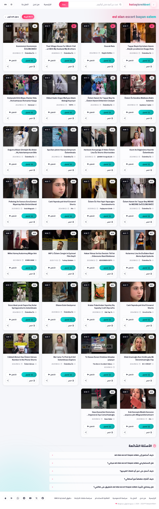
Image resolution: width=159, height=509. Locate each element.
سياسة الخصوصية (120, 498)
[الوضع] (11, 4)
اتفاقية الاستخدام (102, 498)
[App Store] (5, 498)
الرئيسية (47, 4)
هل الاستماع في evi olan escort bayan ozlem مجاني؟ (130, 463)
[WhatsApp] (17, 498)
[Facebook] (42, 498)
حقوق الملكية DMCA (62, 498)
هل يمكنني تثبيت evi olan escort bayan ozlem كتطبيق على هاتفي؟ (124, 487)
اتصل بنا (25, 4)
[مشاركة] (124, 66)
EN (5, 4)
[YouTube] (30, 498)
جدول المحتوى (13, 16)
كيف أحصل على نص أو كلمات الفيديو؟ (137, 471)
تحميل (144, 60)
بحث (63, 4)
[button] (138, 47)
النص (148, 66)
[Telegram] (24, 498)
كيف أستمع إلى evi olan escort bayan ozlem (134, 455)
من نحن (36, 4)
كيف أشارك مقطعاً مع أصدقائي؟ (139, 479)
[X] (36, 498)
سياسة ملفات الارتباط (83, 498)
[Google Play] (11, 498)
